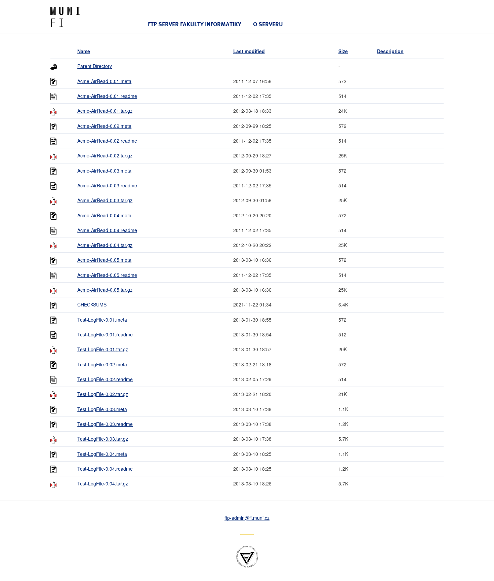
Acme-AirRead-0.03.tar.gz (104, 200)
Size (343, 51)
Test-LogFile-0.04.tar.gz (102, 483)
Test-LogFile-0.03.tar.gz (102, 438)
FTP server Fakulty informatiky (194, 24)
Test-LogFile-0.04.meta (102, 453)
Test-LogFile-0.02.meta (102, 364)
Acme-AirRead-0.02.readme (107, 140)
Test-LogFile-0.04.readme (105, 468)
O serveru (268, 24)
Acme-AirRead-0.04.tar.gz (104, 245)
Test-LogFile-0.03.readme (105, 424)
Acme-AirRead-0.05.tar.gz (104, 289)
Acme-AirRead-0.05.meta (104, 259)
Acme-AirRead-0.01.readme (107, 96)
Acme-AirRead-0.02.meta (104, 125)
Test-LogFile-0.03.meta (102, 409)
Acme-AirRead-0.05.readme (107, 274)
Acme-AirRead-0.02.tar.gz (104, 155)
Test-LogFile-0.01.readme (105, 334)
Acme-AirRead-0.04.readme (107, 230)
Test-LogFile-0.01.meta (102, 319)
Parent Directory (94, 66)
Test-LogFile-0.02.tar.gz (102, 394)
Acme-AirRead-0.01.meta (104, 81)
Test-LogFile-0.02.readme (105, 379)
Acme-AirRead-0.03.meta (104, 170)
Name (83, 51)
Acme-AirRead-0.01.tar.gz (104, 110)
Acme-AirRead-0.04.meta (104, 215)
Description (390, 51)
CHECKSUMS (92, 304)
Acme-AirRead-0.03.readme (107, 185)
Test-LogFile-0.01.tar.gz (102, 349)
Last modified (249, 51)
